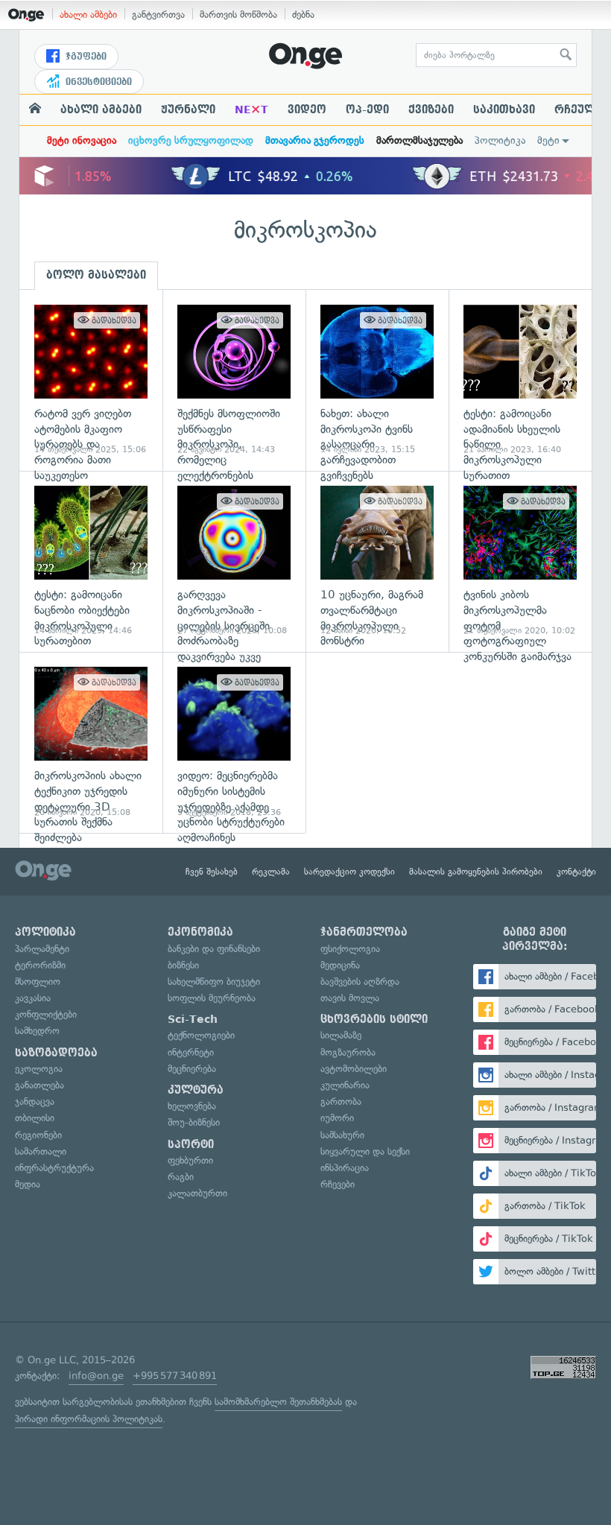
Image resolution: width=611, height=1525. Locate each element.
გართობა (340, 1101)
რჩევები (337, 1184)
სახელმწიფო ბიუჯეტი (214, 981)
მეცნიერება (192, 1068)
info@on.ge (96, 1375)
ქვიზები (431, 109)
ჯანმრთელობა (364, 932)
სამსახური (342, 1135)
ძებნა (303, 14)
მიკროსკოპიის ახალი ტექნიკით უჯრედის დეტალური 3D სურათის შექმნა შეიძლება (90, 742)
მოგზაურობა (348, 1052)
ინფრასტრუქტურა (54, 1167)
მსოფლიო (37, 981)
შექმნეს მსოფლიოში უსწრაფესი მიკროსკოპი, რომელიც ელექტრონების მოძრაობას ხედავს (234, 380)
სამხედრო (37, 1030)
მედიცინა (340, 965)
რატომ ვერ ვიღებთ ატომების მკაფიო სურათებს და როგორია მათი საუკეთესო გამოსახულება (90, 380)
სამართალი (40, 1151)
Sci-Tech (193, 1019)
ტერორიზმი (40, 965)
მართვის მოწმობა (238, 14)
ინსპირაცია (344, 1167)
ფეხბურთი (190, 1160)
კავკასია (33, 998)
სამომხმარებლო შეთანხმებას (278, 1401)
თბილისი (34, 1117)
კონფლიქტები (46, 1014)
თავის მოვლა (349, 998)
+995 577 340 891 (175, 1375)
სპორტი (191, 1144)
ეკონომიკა (200, 932)
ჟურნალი (188, 109)
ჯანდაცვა (34, 1101)
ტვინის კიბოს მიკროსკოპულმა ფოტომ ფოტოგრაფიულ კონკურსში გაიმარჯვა (520, 561)
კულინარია (345, 1085)
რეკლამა (271, 871)
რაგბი (181, 1176)
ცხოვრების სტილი (374, 1019)
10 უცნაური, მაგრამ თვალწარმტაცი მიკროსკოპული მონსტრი (377, 561)
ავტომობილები (353, 1068)
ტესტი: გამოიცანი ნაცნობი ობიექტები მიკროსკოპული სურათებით (90, 561)
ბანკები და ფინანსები (214, 948)
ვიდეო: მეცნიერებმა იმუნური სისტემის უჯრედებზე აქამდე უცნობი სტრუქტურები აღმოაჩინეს (234, 742)
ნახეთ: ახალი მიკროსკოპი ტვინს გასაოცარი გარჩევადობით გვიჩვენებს (377, 380)
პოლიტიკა (500, 140)
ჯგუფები (85, 56)
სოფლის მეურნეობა (212, 998)
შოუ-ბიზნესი (194, 1122)
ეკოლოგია (39, 1068)
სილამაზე (340, 1035)
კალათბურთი (197, 1193)
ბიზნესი (183, 965)
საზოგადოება (56, 1053)
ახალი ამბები (88, 14)
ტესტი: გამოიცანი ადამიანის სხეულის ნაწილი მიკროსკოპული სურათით (520, 380)
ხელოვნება (192, 1106)
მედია (27, 1184)
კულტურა (196, 1090)
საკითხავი (504, 109)
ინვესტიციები (97, 82)
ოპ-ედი (367, 109)
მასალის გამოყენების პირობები (475, 871)
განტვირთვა (158, 14)
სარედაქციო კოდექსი (349, 871)
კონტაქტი (576, 871)
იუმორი (337, 1117)
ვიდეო (307, 109)
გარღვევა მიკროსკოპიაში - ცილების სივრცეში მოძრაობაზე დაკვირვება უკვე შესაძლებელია (234, 561)
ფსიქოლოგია (350, 948)
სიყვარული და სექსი (365, 1151)
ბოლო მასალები (96, 275)
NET (251, 109)
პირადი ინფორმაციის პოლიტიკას (88, 1418)
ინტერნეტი (191, 1052)
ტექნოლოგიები (201, 1035)
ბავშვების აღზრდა (359, 981)
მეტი (548, 140)
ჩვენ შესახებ (212, 871)
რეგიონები (38, 1135)
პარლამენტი (42, 948)
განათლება (39, 1085)
